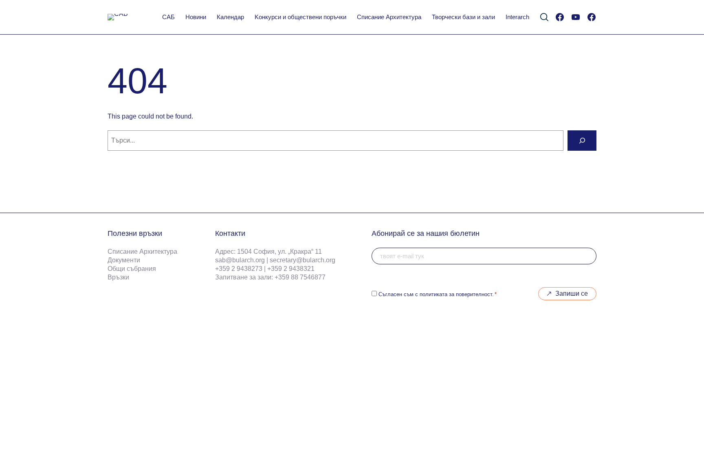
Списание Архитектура (389, 16)
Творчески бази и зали (463, 16)
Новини (195, 16)
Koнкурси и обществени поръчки (300, 16)
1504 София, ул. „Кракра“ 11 (279, 251)
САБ (168, 16)
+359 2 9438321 (291, 268)
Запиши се (571, 293)
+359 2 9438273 (238, 268)
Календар (230, 16)
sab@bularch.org (240, 260)
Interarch (517, 16)
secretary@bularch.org (302, 260)
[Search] (582, 140)
